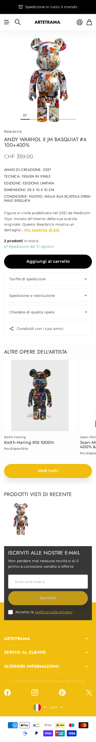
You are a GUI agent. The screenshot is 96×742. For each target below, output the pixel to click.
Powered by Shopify (67, 681)
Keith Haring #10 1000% (29, 442)
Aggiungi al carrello (48, 261)
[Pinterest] (62, 692)
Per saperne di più (42, 230)
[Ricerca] (17, 22)
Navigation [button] (7, 22)
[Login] (79, 22)
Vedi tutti (48, 470)
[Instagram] (34, 692)
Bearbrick (13, 131)
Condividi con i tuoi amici (40, 328)
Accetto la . (44, 612)
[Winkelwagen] (89, 22)
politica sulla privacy (53, 612)
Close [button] (48, 639)
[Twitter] (89, 692)
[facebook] (7, 692)
